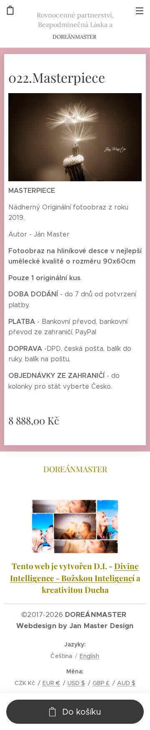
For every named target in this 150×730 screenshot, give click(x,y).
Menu (139, 10)
